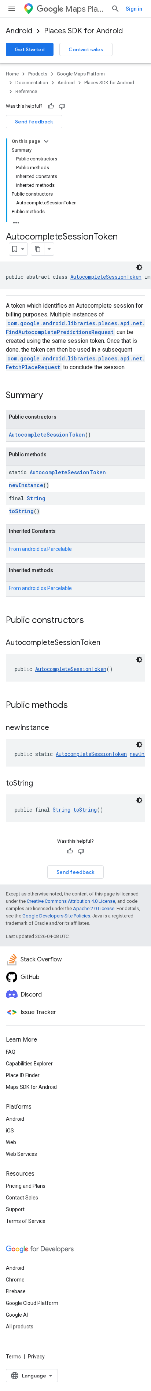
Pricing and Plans (25, 1186)
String (36, 498)
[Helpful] (50, 106)
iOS (10, 1131)
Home (12, 74)
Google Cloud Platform (32, 1303)
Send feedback (34, 121)
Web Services (21, 1154)
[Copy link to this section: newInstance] (56, 728)
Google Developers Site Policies (56, 916)
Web (11, 1142)
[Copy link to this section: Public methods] (75, 705)
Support (15, 1209)
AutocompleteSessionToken (105, 276)
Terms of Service (25, 1221)
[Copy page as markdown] (37, 249)
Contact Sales (22, 1198)
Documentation (31, 82)
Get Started (30, 49)
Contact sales (86, 49)
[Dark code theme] (139, 267)
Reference (26, 91)
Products (37, 74)
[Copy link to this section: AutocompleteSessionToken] (107, 643)
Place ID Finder (23, 1075)
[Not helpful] (61, 106)
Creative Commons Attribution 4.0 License (71, 901)
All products (19, 1326)
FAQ (10, 1052)
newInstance (26, 485)
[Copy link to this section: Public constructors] (91, 620)
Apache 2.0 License (93, 908)
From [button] (40, 549)
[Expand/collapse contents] (46, 141)
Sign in (134, 9)
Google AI (17, 1315)
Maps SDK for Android (31, 1087)
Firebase (16, 1291)
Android (19, 31)
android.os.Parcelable (47, 549)
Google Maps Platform (81, 74)
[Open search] (115, 8)
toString (21, 511)
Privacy (36, 1357)
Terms (13, 1357)
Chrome (15, 1280)
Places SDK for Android (83, 31)
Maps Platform (85, 9)
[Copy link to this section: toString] (40, 783)
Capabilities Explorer (29, 1064)
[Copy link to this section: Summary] (50, 396)
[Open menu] (11, 9)
